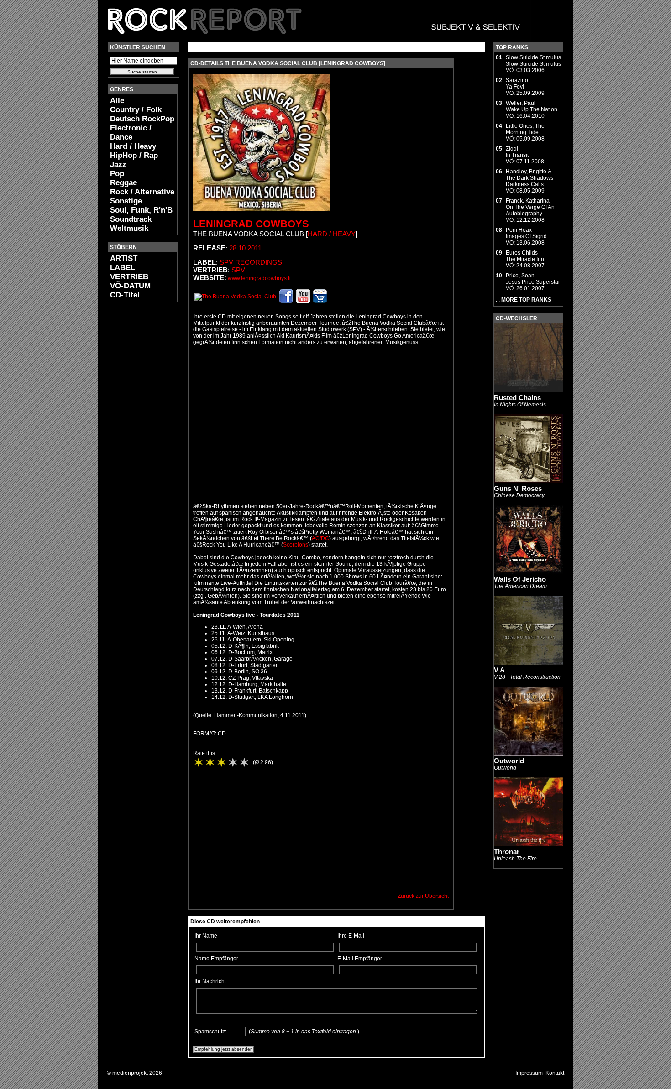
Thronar (506, 851)
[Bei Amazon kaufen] (320, 301)
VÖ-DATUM (130, 285)
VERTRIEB (129, 276)
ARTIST (123, 258)
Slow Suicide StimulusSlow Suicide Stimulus (533, 60)
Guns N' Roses (518, 488)
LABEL (122, 267)
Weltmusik (129, 228)
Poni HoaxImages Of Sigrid (526, 233)
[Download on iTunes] (235, 296)
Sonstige (126, 201)
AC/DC (320, 538)
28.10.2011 (245, 248)
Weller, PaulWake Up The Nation (531, 106)
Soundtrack (131, 219)
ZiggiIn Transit (517, 152)
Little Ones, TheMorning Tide (525, 129)
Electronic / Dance (131, 132)
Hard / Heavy (133, 146)
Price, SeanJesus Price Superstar (533, 278)
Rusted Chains (517, 397)
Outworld (509, 761)
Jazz (118, 164)
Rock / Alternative (142, 192)
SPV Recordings (251, 262)
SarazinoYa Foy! (517, 83)
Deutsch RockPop (142, 119)
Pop (117, 173)
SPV (238, 270)
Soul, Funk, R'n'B (141, 210)
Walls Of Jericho (520, 579)
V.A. (500, 670)
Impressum (529, 1073)
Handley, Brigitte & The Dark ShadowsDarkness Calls (529, 178)
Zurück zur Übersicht (423, 896)
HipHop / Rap (134, 155)
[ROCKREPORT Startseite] (314, 39)
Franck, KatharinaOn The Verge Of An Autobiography (530, 207)
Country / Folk (136, 109)
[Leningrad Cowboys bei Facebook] (286, 301)
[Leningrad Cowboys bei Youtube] (303, 301)
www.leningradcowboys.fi (259, 278)
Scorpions (295, 545)
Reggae (123, 182)
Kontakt (554, 1073)
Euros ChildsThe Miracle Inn (525, 256)
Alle (117, 100)
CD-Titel (125, 295)
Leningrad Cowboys (251, 223)
